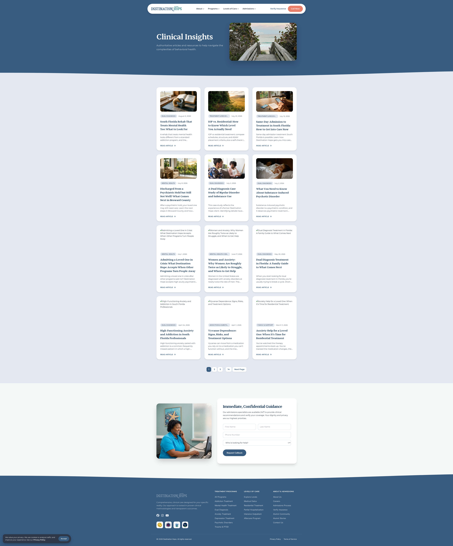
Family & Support (265, 325)
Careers (276, 501)
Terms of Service (290, 539)
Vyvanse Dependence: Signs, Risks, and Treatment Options (222, 334)
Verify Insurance (278, 9)
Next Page (239, 369)
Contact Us (278, 522)
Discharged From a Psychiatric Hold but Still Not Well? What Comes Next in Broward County (175, 194)
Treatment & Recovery (220, 116)
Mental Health (168, 183)
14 (229, 369)
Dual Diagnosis (169, 116)
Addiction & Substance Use (222, 325)
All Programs (220, 497)
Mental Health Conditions (222, 254)
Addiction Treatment (224, 501)
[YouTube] (167, 515)
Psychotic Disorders (224, 522)
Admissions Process (282, 505)
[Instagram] (162, 515)
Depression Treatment (224, 518)
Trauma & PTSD (222, 527)
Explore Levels (250, 497)
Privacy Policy (275, 539)
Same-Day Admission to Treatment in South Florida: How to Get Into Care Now (273, 125)
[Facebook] (157, 515)
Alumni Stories (279, 518)
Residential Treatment (253, 505)
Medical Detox (250, 501)
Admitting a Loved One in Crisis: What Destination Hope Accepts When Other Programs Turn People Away (177, 265)
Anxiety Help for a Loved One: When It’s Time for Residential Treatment (272, 334)
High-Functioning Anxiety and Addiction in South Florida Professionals (177, 334)
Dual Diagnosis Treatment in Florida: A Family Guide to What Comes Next (272, 263)
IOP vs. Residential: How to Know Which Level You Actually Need (223, 125)
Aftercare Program (252, 518)
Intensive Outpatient (252, 514)
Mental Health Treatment (225, 505)
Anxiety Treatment (223, 514)
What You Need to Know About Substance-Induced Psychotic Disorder (272, 192)
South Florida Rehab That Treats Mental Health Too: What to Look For (176, 125)
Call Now (295, 9)
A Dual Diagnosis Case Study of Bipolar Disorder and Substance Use (224, 192)
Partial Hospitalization (253, 510)
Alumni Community (281, 514)
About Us (277, 497)
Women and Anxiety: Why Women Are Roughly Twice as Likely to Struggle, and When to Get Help (225, 265)
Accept (64, 539)
